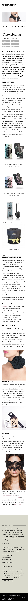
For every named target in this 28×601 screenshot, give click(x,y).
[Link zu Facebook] (22, 597)
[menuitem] (4, 598)
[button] (6, 41)
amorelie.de (17, 504)
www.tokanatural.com (9, 496)
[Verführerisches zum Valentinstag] (14, 17)
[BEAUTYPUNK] (9, 5)
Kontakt (18, 1)
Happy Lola (5, 306)
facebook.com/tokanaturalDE (11, 498)
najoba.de (19, 500)
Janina (15, 38)
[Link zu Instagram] (25, 597)
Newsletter (11, 1)
